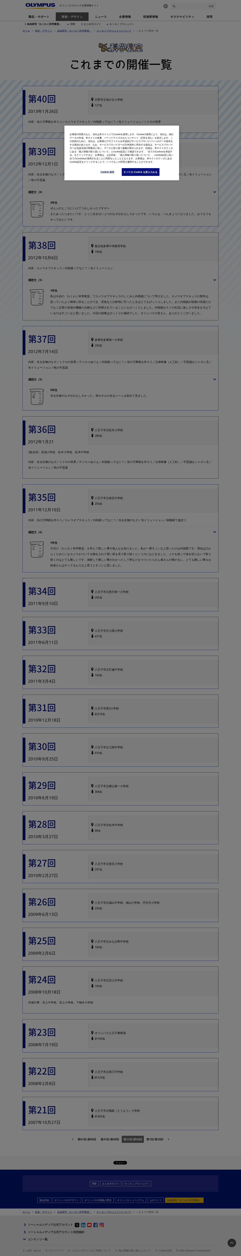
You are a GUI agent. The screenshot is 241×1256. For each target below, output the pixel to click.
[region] (121, 153)
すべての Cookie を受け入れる (141, 172)
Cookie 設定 (108, 171)
